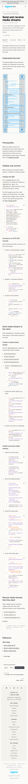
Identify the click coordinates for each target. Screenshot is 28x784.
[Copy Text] (24, 205)
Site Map (19, 765)
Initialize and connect (11, 165)
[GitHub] (17, 688)
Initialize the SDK (8, 177)
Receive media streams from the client (12, 598)
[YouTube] (14, 688)
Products (14, 708)
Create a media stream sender (10, 343)
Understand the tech (11, 58)
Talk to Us (14, 758)
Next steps (6, 642)
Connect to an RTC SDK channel (11, 239)
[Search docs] (25, 6)
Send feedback (20, 667)
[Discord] (21, 688)
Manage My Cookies (14, 769)
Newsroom (14, 737)
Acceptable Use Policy (11, 765)
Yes (7, 667)
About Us (14, 722)
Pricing (14, 748)
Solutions (14, 710)
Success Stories (14, 715)
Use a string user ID (10, 201)
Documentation (14, 755)
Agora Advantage (14, 705)
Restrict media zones (10, 651)
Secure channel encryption (11, 648)
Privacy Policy (6, 763)
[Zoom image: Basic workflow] (14, 103)
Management (14, 729)
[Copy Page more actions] (11, 35)
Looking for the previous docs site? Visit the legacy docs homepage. (13, 2)
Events (14, 732)
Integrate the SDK (13, 157)
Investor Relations (14, 739)
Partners (14, 713)
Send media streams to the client (12, 327)
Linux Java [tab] (13, 40)
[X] (10, 688)
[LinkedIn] (6, 688)
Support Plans (14, 750)
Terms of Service (21, 763)
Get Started (14, 753)
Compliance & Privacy (14, 727)
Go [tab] (24, 40)
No (12, 667)
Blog (14, 724)
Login (14, 745)
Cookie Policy (13, 763)
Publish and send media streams (11, 447)
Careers (14, 734)
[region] (14, 219)
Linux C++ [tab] (5, 40)
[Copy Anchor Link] (21, 58)
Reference (6, 638)
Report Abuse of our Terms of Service (14, 767)
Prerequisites (8, 142)
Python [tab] (20, 40)
